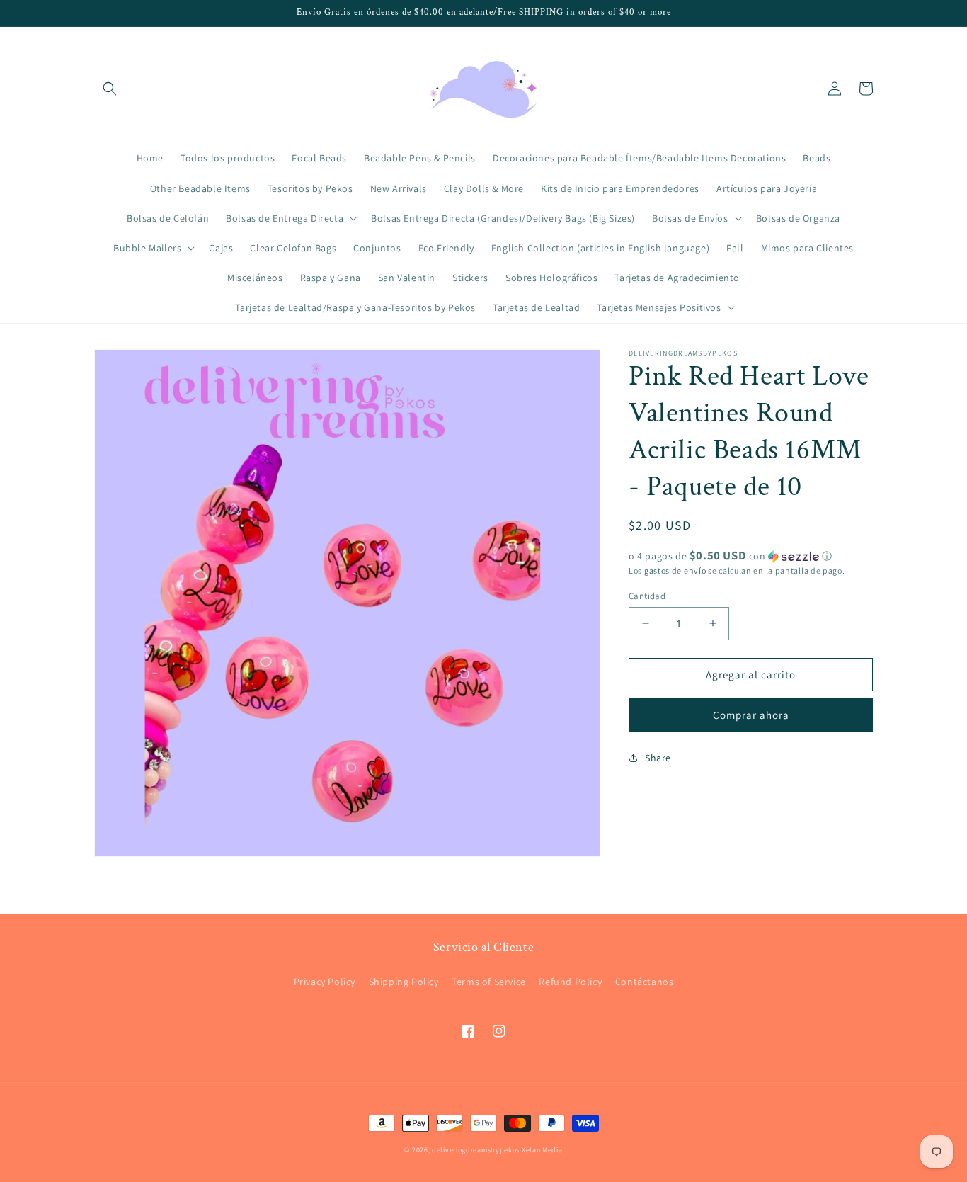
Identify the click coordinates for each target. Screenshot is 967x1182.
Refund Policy (570, 981)
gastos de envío (675, 570)
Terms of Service (489, 981)
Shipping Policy (404, 981)
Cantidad (647, 595)
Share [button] (658, 757)
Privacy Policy (324, 981)
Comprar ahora (751, 714)
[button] (109, 88)
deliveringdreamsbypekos (476, 1149)
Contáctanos (644, 981)
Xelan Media (542, 1149)
